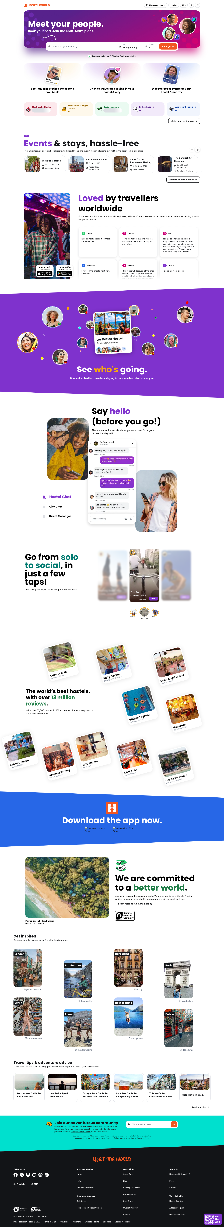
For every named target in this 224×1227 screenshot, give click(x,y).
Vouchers (76, 1222)
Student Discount (130, 1208)
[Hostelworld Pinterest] (40, 1175)
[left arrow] (191, 149)
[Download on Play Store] (64, 273)
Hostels (80, 1174)
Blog (125, 1181)
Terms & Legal (50, 1222)
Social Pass (128, 1174)
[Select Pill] (191, 5)
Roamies (127, 1214)
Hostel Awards (129, 1194)
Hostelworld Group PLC (179, 1174)
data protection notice (80, 1131)
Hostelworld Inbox (177, 1214)
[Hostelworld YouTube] (34, 1175)
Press (171, 1181)
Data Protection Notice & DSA (26, 1222)
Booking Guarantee (131, 1188)
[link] (60, 661)
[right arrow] (197, 149)
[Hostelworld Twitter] (22, 1175)
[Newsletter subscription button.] (174, 1124)
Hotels (80, 1181)
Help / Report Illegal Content (89, 1208)
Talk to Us (81, 1201)
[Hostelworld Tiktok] (47, 1175)
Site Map (107, 1222)
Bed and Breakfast (85, 1188)
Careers (172, 1188)
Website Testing (92, 1222)
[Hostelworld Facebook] (15, 1175)
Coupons (64, 1222)
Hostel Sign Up (176, 1201)
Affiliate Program (176, 1208)
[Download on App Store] (44, 273)
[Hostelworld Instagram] (28, 1175)
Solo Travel (128, 1201)
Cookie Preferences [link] (123, 1222)
